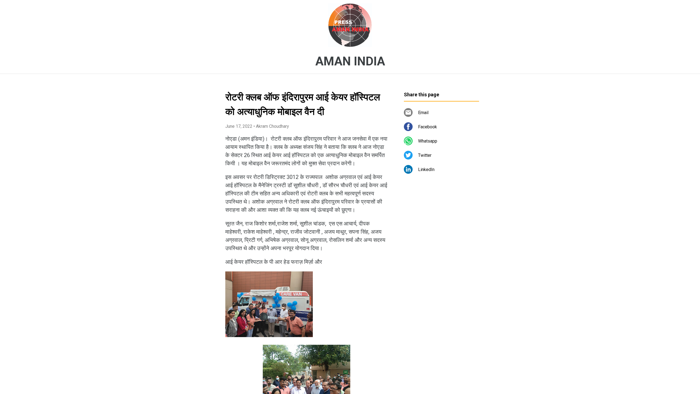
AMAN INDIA (350, 61)
